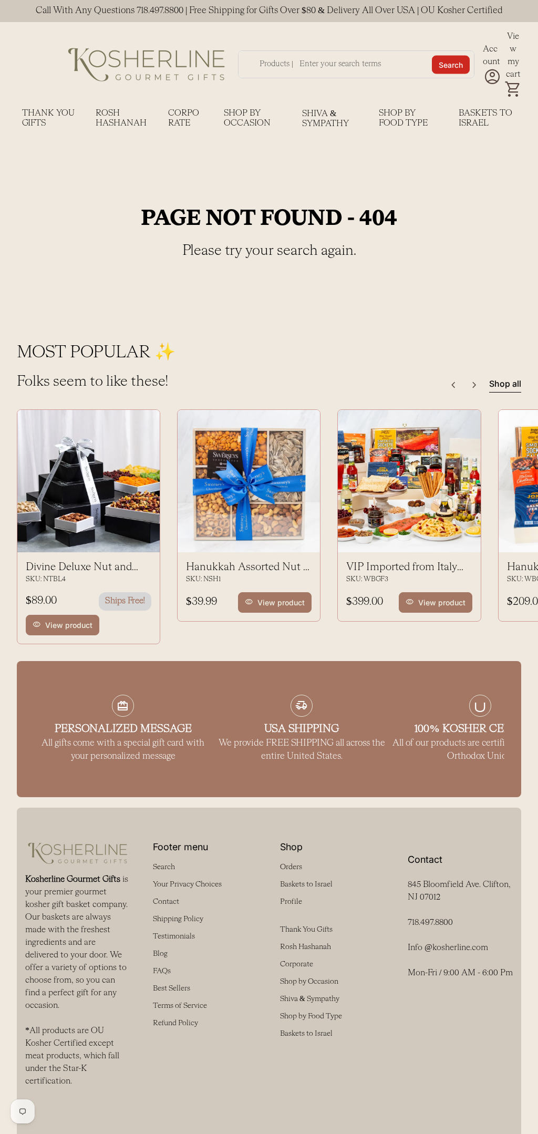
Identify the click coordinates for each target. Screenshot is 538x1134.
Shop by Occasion (247, 118)
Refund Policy (175, 1023)
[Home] (147, 64)
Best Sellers (171, 988)
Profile (291, 901)
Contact (166, 901)
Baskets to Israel (485, 118)
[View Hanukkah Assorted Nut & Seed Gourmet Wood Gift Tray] (249, 481)
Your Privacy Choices (187, 884)
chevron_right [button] (474, 385)
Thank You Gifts (48, 118)
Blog (160, 953)
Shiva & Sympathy (325, 119)
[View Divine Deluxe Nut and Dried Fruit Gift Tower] (88, 481)
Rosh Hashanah (121, 118)
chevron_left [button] (453, 385)
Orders (291, 867)
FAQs (162, 971)
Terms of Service (180, 1005)
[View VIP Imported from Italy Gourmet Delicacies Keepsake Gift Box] (409, 481)
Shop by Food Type (403, 118)
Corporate (183, 118)
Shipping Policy (178, 919)
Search (451, 64)
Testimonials (174, 936)
